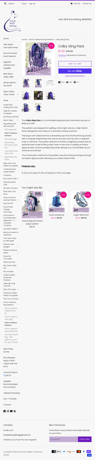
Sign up (32, 3)
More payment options (75, 76)
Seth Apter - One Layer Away (10, 46)
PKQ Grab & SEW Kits (9, 267)
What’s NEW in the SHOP (9, 84)
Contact (7, 404)
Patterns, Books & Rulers (10, 251)
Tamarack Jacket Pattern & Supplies (10, 294)
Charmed (7, 175)
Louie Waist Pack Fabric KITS (11, 152)
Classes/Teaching (10, 393)
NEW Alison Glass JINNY (8, 75)
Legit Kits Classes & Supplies (10, 112)
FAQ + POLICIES (9, 398)
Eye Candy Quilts (10, 179)
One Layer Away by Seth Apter (9, 239)
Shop (10, 100)
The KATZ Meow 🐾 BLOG (10, 374)
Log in (24, 3)
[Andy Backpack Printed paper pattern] (32, 204)
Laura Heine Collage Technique (8, 209)
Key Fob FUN (8, 203)
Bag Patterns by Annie (11, 158)
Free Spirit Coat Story (9, 192)
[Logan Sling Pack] (81, 201)
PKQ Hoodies (8, 272)
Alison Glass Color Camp (10, 93)
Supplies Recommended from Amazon (10, 384)
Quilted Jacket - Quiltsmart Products (9, 277)
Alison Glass (10, 120)
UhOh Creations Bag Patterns (10, 303)
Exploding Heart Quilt (9, 183)
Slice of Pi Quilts (10, 289)
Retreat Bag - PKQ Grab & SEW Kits (11, 145)
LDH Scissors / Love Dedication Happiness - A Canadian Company (9, 220)
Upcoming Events (8, 350)
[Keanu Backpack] (56, 201)
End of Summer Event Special (10, 55)
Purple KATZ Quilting (25, 452)
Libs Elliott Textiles (10, 229)
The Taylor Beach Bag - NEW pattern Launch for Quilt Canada (11, 338)
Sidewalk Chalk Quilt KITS (9, 284)
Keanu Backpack (56, 215)
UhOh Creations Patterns (11, 134)
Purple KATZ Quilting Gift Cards (10, 106)
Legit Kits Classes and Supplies (9, 65)
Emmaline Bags (11, 139)
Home (6, 38)
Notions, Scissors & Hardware (10, 233)
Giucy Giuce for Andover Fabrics (10, 198)
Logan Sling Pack (81, 215)
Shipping (62, 55)
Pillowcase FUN (9, 262)
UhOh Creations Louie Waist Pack (11, 330)
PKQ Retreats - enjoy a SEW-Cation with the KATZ (10, 362)
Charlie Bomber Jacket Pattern (9, 170)
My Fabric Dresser (10, 188)
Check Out (87, 3)
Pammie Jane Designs (10, 245)
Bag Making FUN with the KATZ (10, 125)
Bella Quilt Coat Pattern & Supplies (10, 164)
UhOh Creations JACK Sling (11, 318)
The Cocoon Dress (10, 299)
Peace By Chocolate (7, 257)
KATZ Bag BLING (11, 130)
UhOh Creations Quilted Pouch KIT (11, 311)
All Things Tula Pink (10, 117)
